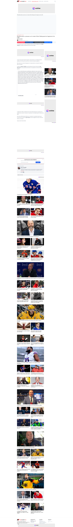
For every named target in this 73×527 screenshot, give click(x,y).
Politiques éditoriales (42, 523)
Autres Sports (32, 522)
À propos (40, 520)
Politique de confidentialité (42, 522)
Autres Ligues (32, 521)
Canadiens (32, 520)
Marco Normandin (23, 167)
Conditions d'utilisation (42, 521)
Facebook (49, 520)
